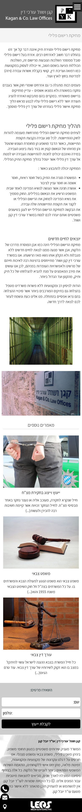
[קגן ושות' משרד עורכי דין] (41, 14)
